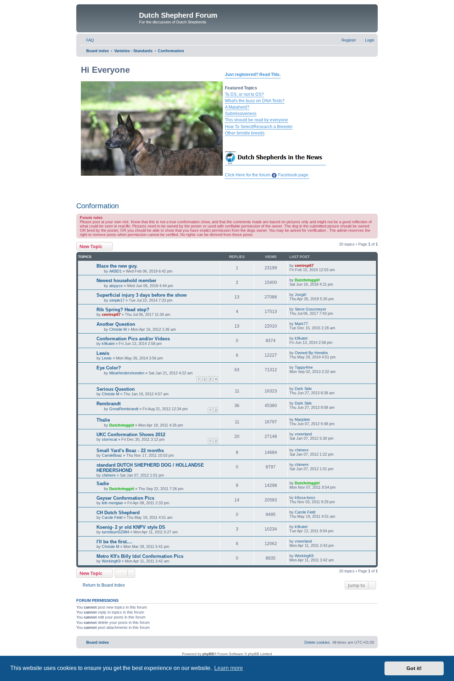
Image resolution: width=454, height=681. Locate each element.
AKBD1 (115, 271)
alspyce (116, 286)
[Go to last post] (317, 265)
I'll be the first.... (114, 541)
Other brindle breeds (245, 133)
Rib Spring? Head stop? (122, 309)
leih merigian (112, 503)
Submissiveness (240, 113)
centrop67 (304, 265)
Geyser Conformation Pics (125, 498)
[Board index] (108, 17)
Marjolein (302, 419)
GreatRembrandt (123, 409)
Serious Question (115, 389)
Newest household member (126, 280)
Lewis (102, 353)
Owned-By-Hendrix (311, 353)
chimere (302, 450)
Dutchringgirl (307, 280)
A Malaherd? (237, 107)
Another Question (115, 324)
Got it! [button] (414, 668)
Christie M (118, 329)
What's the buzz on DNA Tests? (254, 100)
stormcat (109, 439)
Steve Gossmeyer (310, 309)
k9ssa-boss (305, 497)
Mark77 (301, 324)
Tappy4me (304, 367)
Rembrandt (108, 403)
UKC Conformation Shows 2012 (130, 434)
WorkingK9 (111, 561)
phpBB (208, 654)
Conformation (97, 206)
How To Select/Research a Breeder (259, 126)
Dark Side (303, 388)
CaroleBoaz (112, 455)
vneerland (303, 434)
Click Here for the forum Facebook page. (267, 174)
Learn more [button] (228, 668)
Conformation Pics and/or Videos (133, 338)
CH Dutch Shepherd (118, 512)
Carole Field (112, 517)
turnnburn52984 (115, 532)
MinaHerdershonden (126, 373)
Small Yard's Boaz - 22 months (130, 450)
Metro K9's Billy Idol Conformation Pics (139, 556)
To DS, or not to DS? (244, 94)
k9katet (108, 343)
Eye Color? (108, 367)
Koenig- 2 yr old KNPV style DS (130, 527)
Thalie (103, 420)
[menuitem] (87, 40)
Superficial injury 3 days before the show (141, 295)
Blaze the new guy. (117, 266)
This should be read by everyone (256, 119)
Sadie (102, 483)
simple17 (116, 300)
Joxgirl (300, 294)
